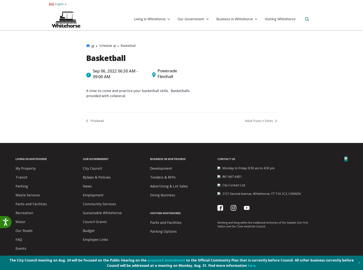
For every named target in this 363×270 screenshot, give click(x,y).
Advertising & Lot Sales (169, 186)
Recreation (24, 213)
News (87, 186)
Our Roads (24, 230)
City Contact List (233, 185)
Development (161, 168)
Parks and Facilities (31, 204)
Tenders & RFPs (163, 177)
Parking (22, 186)
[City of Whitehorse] (66, 19)
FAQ (19, 239)
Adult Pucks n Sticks (259, 121)
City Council (92, 168)
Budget (89, 230)
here (251, 265)
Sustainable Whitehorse (102, 213)
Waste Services (28, 195)
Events (21, 248)
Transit (21, 177)
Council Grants (95, 221)
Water (21, 221)
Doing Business (162, 195)
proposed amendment (166, 260)
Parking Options (163, 231)
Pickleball (97, 121)
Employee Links (95, 239)
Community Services (99, 204)
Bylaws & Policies (97, 177)
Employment (93, 195)
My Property (26, 168)
